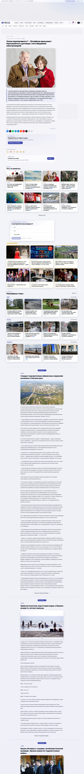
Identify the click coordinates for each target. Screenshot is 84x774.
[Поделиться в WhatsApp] (13, 131)
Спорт (27, 25)
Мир (34, 22)
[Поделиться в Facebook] (7, 131)
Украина (44, 25)
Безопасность (21, 25)
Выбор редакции (49, 22)
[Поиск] (70, 23)
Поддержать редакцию (70, 1)
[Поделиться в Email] (29, 131)
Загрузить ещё (42, 215)
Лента (21, 22)
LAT (81, 22)
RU (78, 22)
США (40, 25)
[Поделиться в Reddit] (21, 131)
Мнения (56, 22)
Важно (12, 36)
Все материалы (74, 319)
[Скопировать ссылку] (32, 131)
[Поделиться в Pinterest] (24, 131)
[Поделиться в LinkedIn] (18, 131)
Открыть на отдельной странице (42, 593)
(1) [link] (31, 336)
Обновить (74, 293)
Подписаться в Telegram (15, 142)
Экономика (32, 25)
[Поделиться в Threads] (26, 131)
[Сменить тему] (75, 23)
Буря (6, 25)
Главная (16, 22)
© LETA (23, 38)
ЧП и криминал (41, 22)
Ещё (61, 22)
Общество (15, 25)
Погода (10, 25)
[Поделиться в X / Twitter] (10, 131)
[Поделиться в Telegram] (15, 131)
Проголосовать (16, 238)
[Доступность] (81, 1)
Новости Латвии (28, 22)
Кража (36, 25)
